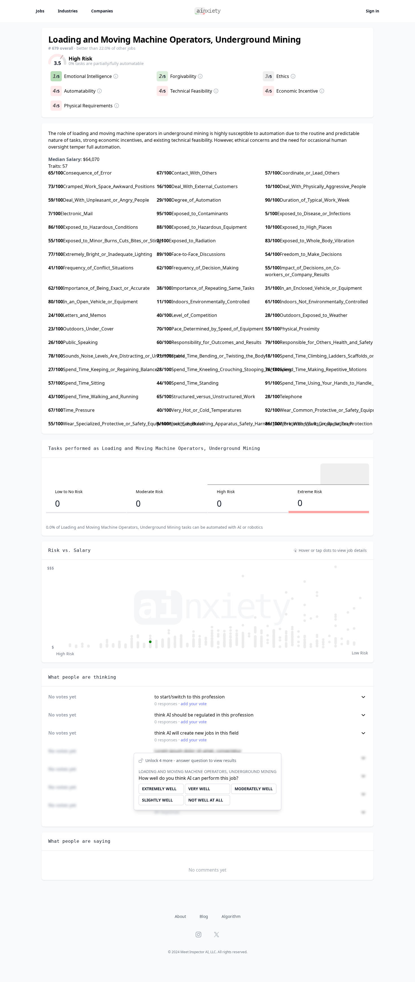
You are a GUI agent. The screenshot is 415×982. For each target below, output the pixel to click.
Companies (102, 11)
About (180, 916)
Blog (204, 916)
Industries (68, 11)
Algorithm (231, 916)
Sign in (372, 11)
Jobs (40, 11)
